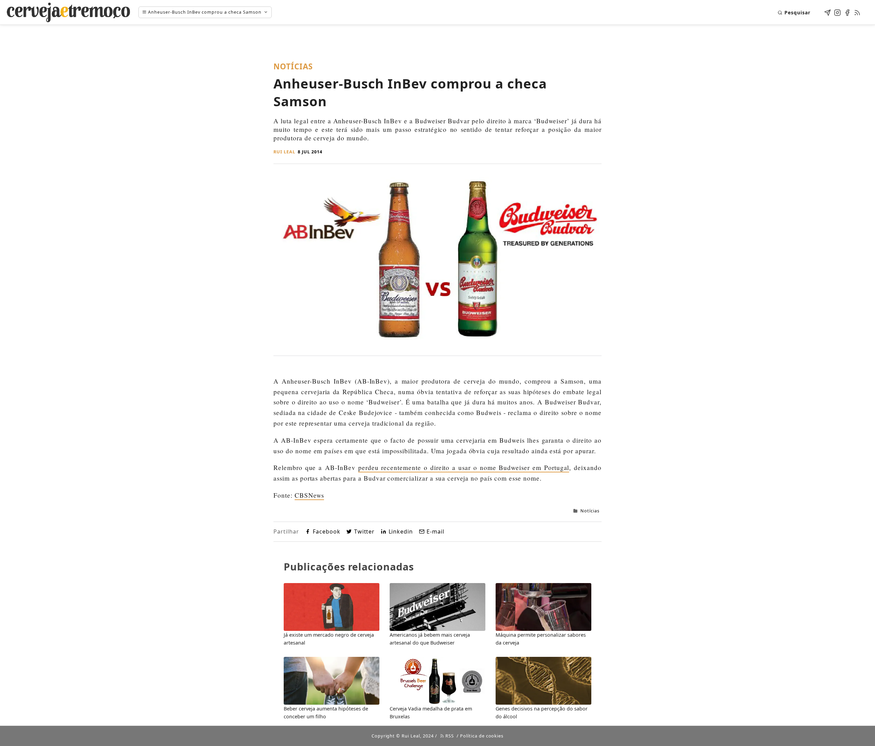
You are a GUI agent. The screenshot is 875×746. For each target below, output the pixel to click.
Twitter (364, 531)
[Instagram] (837, 11)
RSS (449, 736)
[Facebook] (847, 11)
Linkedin (401, 531)
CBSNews (309, 495)
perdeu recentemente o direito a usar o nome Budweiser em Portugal (463, 467)
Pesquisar (797, 12)
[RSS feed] (857, 11)
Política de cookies (481, 736)
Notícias (590, 511)
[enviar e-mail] (827, 11)
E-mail (435, 531)
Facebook (326, 531)
